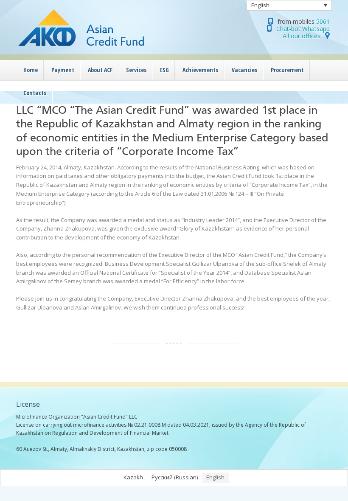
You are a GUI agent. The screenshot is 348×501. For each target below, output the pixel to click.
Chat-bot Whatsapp (303, 29)
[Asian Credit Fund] (101, 49)
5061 (323, 21)
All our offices (301, 36)
